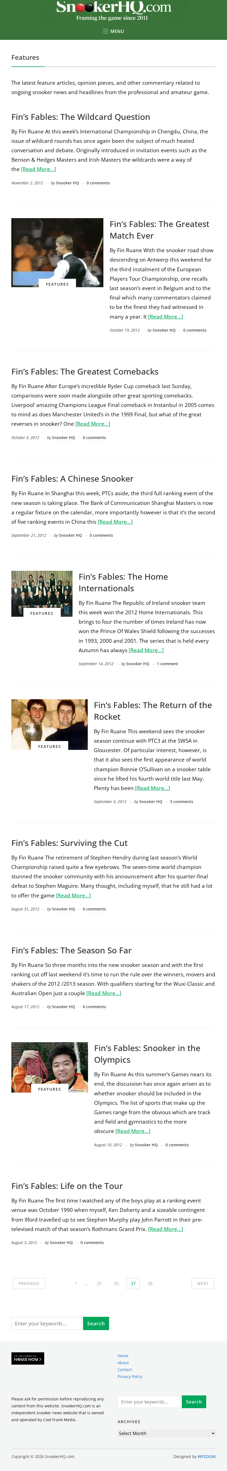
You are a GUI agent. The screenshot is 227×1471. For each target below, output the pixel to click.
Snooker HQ (67, 182)
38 (150, 1284)
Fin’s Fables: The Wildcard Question (80, 116)
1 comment (167, 663)
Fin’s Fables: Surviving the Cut (69, 842)
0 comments (98, 182)
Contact (125, 1369)
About (123, 1362)
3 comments (181, 801)
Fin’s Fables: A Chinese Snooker (72, 478)
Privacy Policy (130, 1376)
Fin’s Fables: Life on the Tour (67, 1185)
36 (116, 1284)
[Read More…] (38, 169)
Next (202, 1283)
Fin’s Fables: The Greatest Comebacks (84, 371)
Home (123, 1355)
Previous (29, 1283)
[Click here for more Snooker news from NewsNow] (27, 1358)
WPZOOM (207, 1456)
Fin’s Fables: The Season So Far (71, 950)
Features (57, 284)
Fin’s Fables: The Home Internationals (123, 582)
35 (99, 1284)
